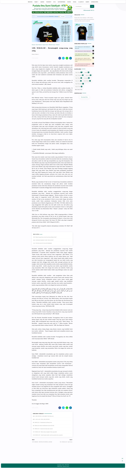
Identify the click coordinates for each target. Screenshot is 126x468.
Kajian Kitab (78, 86)
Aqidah (42, 1)
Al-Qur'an (81, 1)
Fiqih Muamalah (79, 83)
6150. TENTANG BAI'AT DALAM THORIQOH (42, 243)
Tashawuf (48, 1)
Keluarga (86, 78)
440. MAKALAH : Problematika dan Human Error (42, 422)
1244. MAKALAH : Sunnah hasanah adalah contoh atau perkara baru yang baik (48, 435)
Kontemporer (61, 1)
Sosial (74, 1)
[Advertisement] (52, 454)
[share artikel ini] (59, 58)
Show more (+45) (78, 89)
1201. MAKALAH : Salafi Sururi (66, 441)
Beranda (30, 1)
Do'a (54, 1)
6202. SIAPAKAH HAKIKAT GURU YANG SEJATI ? (43, 240)
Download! (63, 16)
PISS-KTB (77, 15)
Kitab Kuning (94, 1)
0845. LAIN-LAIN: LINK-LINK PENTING (41, 419)
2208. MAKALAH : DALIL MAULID (83, 51)
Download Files (84, 97)
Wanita (69, 1)
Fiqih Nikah (78, 78)
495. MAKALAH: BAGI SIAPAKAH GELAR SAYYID (43, 425)
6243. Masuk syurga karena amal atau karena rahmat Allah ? (45, 237)
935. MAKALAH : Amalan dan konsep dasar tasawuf (43, 428)
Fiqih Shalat (78, 72)
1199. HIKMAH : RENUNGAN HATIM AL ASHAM (42, 441)
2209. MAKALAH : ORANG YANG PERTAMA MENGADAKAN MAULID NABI (83, 60)
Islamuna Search (66, 466)
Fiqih (36, 1)
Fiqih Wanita (87, 80)
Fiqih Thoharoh (79, 75)
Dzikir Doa (78, 80)
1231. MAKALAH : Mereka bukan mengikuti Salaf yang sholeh (45, 431)
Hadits (87, 1)
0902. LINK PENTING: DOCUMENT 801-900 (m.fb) (43, 416)
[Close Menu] (71, 16)
